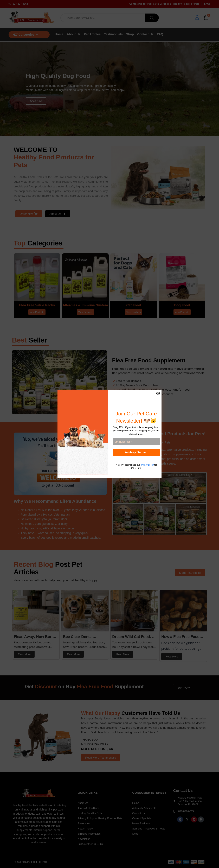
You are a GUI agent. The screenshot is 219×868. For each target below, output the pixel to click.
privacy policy (147, 464)
